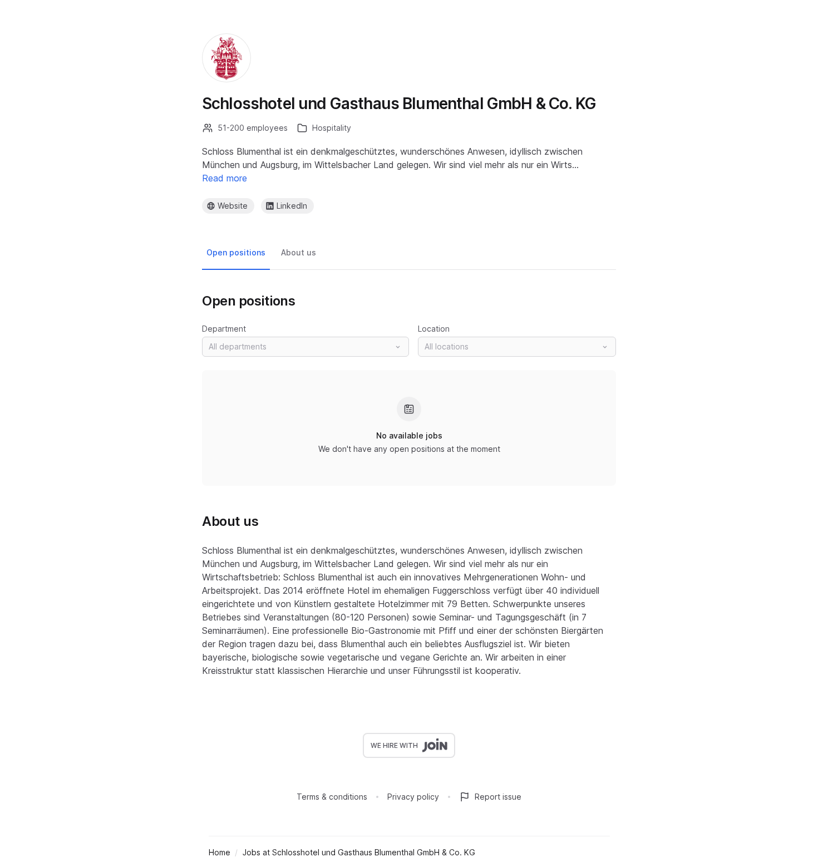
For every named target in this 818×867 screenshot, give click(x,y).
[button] (305, 347)
